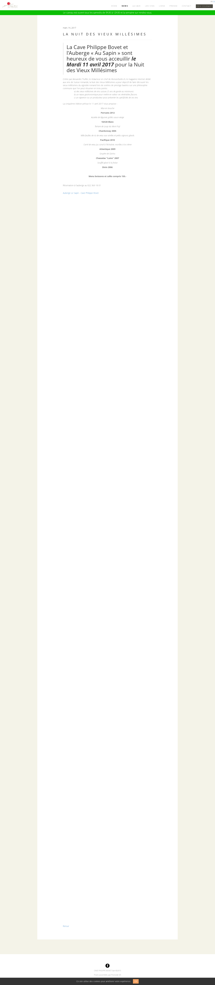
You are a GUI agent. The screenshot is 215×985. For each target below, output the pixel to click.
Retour (66, 926)
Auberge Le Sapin (71, 193)
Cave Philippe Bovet (90, 193)
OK (135, 981)
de (214, 1)
